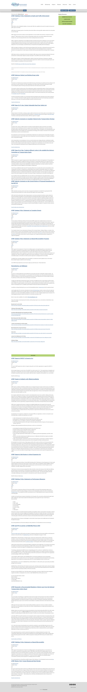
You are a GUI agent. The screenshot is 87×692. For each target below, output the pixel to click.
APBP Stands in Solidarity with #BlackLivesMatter (25, 379)
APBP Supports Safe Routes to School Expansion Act (26, 454)
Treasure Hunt (41, 287)
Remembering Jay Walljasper (19, 266)
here (41, 232)
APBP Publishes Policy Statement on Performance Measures (28, 479)
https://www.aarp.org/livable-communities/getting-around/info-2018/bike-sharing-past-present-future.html (30, 329)
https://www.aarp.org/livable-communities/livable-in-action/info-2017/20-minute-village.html (28, 341)
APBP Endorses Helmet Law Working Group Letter (25, 75)
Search (25, 10)
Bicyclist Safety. (51, 114)
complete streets (14, 492)
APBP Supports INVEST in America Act (22, 358)
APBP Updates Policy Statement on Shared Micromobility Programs (30, 238)
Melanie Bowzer (15, 18)
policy (12, 22)
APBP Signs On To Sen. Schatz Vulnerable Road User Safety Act (29, 105)
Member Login (72, 10)
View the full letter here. (15, 147)
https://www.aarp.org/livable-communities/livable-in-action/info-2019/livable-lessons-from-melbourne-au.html (31, 337)
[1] (11, 67)
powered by (41, 689)
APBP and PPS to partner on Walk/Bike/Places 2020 (25, 525)
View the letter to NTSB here (16, 638)
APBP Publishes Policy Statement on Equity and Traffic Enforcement (30, 16)
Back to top (73, 687)
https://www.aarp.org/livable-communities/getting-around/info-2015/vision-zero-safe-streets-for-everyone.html (31, 333)
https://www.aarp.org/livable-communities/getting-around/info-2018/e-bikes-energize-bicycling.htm (29, 309)
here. (50, 522)
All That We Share (36, 290)
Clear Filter (26, 14)
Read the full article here (15, 677)
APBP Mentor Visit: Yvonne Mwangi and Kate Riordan (26, 661)
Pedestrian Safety (38, 114)
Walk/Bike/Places (26, 534)
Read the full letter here (16, 102)
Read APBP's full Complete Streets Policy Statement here (37, 226)
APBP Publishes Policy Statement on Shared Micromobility (27, 642)
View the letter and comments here (17, 207)
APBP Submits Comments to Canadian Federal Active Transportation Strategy (32, 119)
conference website (29, 541)
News (16, 19)
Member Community (64, 10)
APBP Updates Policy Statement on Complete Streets (26, 210)
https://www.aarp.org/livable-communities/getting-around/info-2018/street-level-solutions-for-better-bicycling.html (32, 324)
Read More (33, 355)
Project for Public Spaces (15, 533)
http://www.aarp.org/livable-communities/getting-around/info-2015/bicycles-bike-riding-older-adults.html (30, 305)
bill (28, 113)
